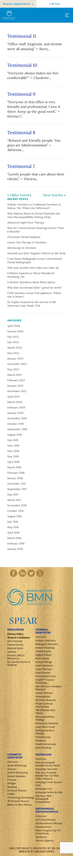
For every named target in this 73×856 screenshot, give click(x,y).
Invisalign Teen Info (46, 769)
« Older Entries (19, 195)
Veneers (11, 769)
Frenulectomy (43, 826)
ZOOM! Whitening (17, 772)
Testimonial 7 (21, 166)
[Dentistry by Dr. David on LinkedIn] (22, 576)
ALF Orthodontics (45, 819)
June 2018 (13, 451)
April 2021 (13, 396)
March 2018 (14, 467)
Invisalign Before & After (49, 792)
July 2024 (13, 342)
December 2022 (17, 364)
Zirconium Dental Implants (23, 237)
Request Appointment (16, 3)
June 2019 (13, 445)
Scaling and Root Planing (44, 732)
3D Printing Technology (20, 797)
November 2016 (17, 505)
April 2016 (13, 532)
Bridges (11, 783)
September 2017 (17, 489)
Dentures (40, 740)
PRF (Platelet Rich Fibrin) (45, 712)
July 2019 (12, 440)
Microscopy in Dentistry (21, 248)
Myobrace (41, 837)
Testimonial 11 (21, 36)
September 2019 (17, 429)
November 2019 (17, 418)
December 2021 (16, 391)
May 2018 (13, 456)
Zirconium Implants (46, 723)
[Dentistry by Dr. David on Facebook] (13, 576)
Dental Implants (16, 776)
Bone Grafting (43, 747)
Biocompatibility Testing (45, 718)
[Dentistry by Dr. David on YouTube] (40, 576)
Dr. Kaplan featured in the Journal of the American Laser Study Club (31, 303)
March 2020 (14, 402)
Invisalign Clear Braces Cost (48, 784)
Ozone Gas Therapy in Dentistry (26, 242)
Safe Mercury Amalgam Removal (48, 688)
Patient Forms (15, 644)
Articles (11, 651)
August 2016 (14, 516)
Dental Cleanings (45, 647)
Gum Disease (42, 672)
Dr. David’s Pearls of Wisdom (18, 663)
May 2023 (13, 353)
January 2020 (15, 413)
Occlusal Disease (17, 790)
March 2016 (14, 538)
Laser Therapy (43, 669)
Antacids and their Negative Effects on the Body (36, 253)
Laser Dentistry (44, 665)
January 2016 (15, 549)
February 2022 (16, 380)
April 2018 (13, 462)
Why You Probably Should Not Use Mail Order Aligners (47, 775)
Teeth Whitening (16, 765)
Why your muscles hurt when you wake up (33, 267)
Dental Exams (43, 651)
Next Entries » (54, 195)
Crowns (11, 779)
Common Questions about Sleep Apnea (31, 282)
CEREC (11, 794)
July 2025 (13, 336)
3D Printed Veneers (18, 801)
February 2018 (16, 472)
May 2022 (13, 369)
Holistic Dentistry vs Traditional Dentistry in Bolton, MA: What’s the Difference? (34, 206)
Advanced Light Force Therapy (25, 222)
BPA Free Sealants (45, 700)
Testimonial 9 (21, 94)
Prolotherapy (43, 737)
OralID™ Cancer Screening (44, 681)
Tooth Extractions (45, 744)
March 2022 (14, 375)
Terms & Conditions (18, 637)
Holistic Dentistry (45, 640)
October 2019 (15, 423)
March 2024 (14, 347)
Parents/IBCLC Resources (16, 657)
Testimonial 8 (21, 132)
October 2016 (15, 511)
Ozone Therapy (44, 692)
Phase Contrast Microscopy (44, 705)
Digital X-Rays (43, 654)
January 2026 (15, 331)
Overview (40, 637)
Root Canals (42, 658)
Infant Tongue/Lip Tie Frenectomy (48, 832)
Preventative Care (45, 676)
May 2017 (12, 494)
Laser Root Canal (45, 726)
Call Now (54, 3)
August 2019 (14, 434)
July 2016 (12, 521)
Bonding (12, 786)
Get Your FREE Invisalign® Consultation (43, 798)
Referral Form (15, 648)
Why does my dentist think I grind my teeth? (34, 287)
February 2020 (16, 407)
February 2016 (16, 543)
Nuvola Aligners (44, 840)
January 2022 (15, 385)
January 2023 (15, 358)
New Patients (14, 641)
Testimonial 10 (22, 65)
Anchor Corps (44, 851)
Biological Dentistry (46, 644)
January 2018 (15, 478)
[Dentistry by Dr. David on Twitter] (31, 576)
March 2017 (14, 500)
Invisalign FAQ (43, 788)
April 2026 (13, 326)
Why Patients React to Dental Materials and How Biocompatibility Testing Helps (33, 215)
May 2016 (13, 527)
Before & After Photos (19, 804)
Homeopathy (42, 696)
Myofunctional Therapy (48, 823)
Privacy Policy (15, 634)
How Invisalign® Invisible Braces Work (47, 764)
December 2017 (16, 483)
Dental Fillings (43, 662)
